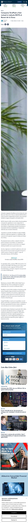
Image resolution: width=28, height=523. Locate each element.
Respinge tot (14, 520)
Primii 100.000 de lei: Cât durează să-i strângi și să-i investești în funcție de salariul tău (13, 412)
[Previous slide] (2, 6)
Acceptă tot (14, 512)
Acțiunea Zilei (4, 386)
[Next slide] (26, 6)
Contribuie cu (14, 353)
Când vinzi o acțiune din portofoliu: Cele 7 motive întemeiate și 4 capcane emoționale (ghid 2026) (13, 436)
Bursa (2, 10)
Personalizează (14, 516)
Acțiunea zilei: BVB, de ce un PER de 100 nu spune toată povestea (13, 389)
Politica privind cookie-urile (17, 509)
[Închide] (26, 498)
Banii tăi (3, 408)
